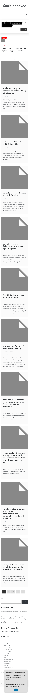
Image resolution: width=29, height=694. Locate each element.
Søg (2, 598)
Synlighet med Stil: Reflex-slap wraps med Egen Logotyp (13, 246)
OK (16, 689)
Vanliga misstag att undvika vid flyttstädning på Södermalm (14, 91)
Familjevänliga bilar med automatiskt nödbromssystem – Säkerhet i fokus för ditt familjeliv (14, 513)
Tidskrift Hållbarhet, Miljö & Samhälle (11, 615)
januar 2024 (7, 648)
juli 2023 (6, 653)
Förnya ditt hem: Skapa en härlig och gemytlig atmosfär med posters (13, 567)
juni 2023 (6, 655)
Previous (22, 29)
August (8, 25)
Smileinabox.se (14, 6)
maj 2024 (6, 644)
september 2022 (8, 663)
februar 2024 (7, 646)
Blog (4, 23)
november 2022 (8, 659)
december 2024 (8, 642)
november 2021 (8, 667)
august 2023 (7, 651)
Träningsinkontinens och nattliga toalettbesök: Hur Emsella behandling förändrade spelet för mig (14, 458)
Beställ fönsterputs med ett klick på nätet (12, 623)
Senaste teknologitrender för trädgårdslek (12, 617)
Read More (9, 29)
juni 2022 (6, 665)
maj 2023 (6, 657)
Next (25, 29)
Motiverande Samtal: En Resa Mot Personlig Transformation (14, 348)
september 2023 (8, 650)
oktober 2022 (8, 661)
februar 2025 (7, 640)
